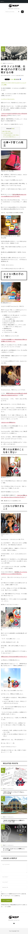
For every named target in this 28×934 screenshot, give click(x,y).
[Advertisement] (14, 29)
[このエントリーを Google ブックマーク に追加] (20, 79)
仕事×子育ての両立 (6, 131)
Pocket (11, 79)
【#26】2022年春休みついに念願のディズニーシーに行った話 (14, 821)
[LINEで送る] (17, 79)
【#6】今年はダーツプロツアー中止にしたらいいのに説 (13, 792)
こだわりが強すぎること (9, 136)
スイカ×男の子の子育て (7, 133)
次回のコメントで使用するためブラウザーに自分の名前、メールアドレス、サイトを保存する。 (13, 894)
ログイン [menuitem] (2, 1)
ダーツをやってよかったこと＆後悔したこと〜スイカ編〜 (14, 849)
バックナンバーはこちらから (8, 99)
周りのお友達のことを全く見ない (11, 135)
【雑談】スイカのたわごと (8, 63)
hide (13, 128)
